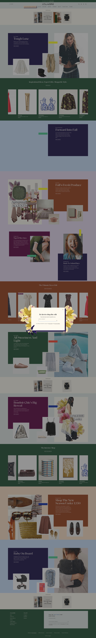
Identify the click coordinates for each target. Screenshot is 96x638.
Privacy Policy (50, 323)
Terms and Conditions (57, 323)
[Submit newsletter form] (57, 320)
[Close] (63, 309)
